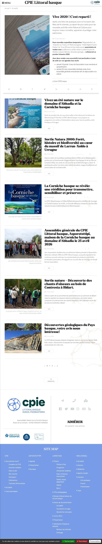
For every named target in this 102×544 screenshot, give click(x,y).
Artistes (80, 465)
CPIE (6, 456)
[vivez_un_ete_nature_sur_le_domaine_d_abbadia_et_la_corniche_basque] (23, 113)
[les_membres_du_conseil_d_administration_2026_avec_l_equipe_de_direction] (23, 243)
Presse (82, 483)
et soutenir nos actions (75, 426)
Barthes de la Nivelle (63, 529)
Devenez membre (15, 468)
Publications (13, 480)
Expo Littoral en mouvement (62, 475)
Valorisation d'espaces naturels (60, 525)
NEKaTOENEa (81, 456)
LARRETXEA (57, 456)
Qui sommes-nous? (12, 461)
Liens (79, 491)
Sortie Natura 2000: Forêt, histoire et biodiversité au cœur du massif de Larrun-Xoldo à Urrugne (69, 145)
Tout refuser (82, 541)
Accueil (7, 8)
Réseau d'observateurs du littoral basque (62, 497)
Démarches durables (63, 471)
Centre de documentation (62, 502)
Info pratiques (85, 480)
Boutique (32, 469)
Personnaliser (95, 541)
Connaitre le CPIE (15, 464)
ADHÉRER (75, 422)
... (54, 366)
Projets (56, 461)
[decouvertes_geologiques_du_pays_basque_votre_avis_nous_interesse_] (23, 338)
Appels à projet (82, 473)
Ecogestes (60, 468)
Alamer (58, 485)
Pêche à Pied (61, 464)
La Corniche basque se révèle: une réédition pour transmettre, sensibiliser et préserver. (69, 189)
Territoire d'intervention (17, 483)
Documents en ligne (63, 509)
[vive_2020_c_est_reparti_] (27, 45)
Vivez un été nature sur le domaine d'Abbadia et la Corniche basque (64, 103)
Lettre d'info (57, 516)
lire (49, 128)
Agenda (32, 461)
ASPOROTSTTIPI (35, 456)
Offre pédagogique (60, 492)
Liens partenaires (11, 491)
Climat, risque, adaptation (61, 481)
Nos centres (13, 474)
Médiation (80, 469)
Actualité (15, 8)
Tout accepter (69, 541)
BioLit (58, 488)
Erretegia (59, 533)
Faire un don (13, 471)
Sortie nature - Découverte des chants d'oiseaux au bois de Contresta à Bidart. (68, 284)
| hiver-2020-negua (60, 81)
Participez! (12, 477)
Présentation (34, 465)
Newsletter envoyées (64, 512)
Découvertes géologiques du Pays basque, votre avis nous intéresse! (70, 328)
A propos (80, 477)
